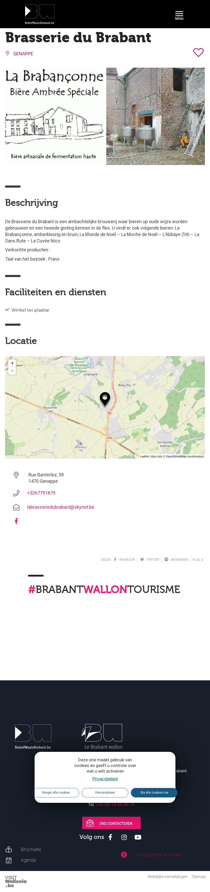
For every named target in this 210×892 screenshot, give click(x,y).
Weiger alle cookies (56, 792)
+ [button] (12, 363)
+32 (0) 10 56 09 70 (115, 804)
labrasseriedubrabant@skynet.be (60, 507)
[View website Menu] (179, 14)
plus (197, 560)
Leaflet (144, 456)
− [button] (12, 370)
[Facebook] (16, 523)
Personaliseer (105, 792)
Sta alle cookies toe (154, 792)
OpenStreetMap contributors (185, 456)
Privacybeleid (105, 778)
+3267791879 (41, 493)
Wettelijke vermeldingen (167, 877)
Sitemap (199, 877)
